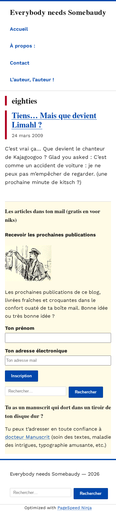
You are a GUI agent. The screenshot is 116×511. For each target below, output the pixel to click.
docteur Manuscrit (27, 437)
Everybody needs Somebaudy (58, 12)
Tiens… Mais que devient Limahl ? (54, 120)
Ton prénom (19, 328)
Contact (19, 63)
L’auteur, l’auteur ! (32, 80)
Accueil (19, 29)
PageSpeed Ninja (75, 507)
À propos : (22, 46)
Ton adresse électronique (36, 351)
